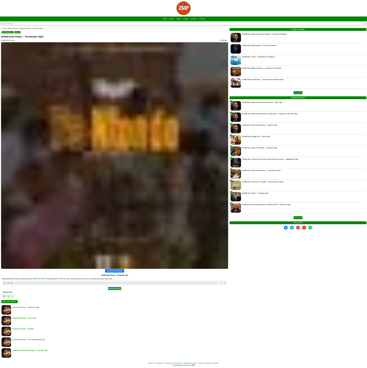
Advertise (159, 363)
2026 (193, 365)
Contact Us (168, 363)
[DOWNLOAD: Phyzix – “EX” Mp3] (6, 335)
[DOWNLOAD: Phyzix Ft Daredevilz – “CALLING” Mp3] (6, 357)
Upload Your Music (190, 363)
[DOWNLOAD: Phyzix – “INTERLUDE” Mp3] (6, 314)
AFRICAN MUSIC (13, 28)
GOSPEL (202, 19)
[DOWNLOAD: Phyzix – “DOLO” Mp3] (6, 325)
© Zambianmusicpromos (181, 365)
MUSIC (171, 19)
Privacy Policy (178, 363)
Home (4, 28)
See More (298, 93)
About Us (152, 363)
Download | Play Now (114, 271)
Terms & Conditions (205, 363)
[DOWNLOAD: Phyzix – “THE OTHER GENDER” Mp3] (6, 346)
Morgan (12, 40)
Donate (215, 363)
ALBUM (185, 19)
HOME (165, 19)
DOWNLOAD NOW (114, 288)
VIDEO (178, 19)
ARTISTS (194, 19)
